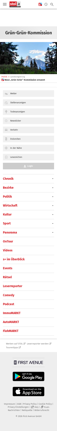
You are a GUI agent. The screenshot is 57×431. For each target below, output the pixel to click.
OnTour (8, 241)
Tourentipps (12, 347)
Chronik (8, 179)
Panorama (10, 232)
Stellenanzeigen (18, 102)
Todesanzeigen (17, 111)
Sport (7, 223)
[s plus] (40, 4)
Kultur (7, 214)
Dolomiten (15, 139)
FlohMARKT (10, 331)
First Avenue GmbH (32, 416)
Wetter (13, 93)
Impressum (9, 404)
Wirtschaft (10, 205)
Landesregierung (17, 77)
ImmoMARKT (11, 313)
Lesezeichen (16, 157)
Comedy (8, 295)
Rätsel (7, 277)
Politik (4, 77)
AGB (19, 404)
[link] (23, 80)
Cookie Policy (45, 404)
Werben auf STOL (14, 343)
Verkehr (14, 129)
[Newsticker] (46, 4)
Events (7, 268)
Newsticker (15, 120)
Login (30, 166)
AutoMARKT (11, 322)
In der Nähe (16, 148)
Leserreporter (12, 286)
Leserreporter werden (38, 343)
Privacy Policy (30, 404)
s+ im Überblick (14, 259)
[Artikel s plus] (28, 58)
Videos (7, 250)
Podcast (8, 304)
